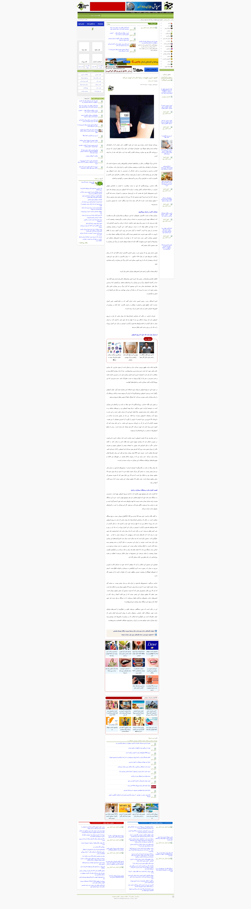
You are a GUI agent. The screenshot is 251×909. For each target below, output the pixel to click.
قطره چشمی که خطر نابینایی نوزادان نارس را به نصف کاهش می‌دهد (166, 122)
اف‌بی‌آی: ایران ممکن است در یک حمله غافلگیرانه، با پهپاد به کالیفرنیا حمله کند (164, 854)
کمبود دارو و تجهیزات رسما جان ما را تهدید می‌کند (140, 77)
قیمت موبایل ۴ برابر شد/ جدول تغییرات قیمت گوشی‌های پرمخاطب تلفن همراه (91, 230)
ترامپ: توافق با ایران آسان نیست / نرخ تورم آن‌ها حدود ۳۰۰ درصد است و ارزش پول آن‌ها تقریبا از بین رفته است (141, 850)
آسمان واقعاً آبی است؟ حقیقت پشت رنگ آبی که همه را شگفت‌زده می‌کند (91, 192)
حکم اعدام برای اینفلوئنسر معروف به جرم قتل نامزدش (137, 790)
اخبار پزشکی (167, 19)
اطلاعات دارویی (84, 74)
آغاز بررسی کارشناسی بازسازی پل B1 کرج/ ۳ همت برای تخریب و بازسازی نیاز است (140, 831)
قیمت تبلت (98, 87)
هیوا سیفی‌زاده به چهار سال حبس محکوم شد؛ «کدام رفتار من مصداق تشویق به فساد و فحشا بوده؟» (92, 831)
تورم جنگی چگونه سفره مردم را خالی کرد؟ (143, 863)
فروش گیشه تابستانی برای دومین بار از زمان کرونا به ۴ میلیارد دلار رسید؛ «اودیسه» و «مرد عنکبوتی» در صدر (115, 863)
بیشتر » (108, 24)
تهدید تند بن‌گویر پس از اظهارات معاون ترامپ (139, 748)
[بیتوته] (83, 10)
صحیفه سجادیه (84, 91)
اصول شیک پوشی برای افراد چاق (94, 223)
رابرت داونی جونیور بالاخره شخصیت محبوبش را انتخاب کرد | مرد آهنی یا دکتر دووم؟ (93, 827)
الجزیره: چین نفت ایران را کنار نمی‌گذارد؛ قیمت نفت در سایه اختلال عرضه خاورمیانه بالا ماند (140, 885)
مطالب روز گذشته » (83, 242)
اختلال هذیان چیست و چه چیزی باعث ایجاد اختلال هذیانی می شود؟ (92, 208)
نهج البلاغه (85, 87)
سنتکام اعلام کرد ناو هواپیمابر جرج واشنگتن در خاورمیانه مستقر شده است (164, 870)
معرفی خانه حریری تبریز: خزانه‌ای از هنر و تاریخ (90, 237)
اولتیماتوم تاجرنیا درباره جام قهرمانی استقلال (94, 849)
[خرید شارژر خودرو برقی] (146, 69)
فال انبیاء (84, 50)
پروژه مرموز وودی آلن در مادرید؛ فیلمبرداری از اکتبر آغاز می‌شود (116, 836)
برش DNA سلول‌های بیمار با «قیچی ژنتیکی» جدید (138, 752)
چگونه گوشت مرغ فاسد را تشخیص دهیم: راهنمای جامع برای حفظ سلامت (92, 196)
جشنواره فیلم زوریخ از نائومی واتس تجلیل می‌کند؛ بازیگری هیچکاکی (115, 849)
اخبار (172, 19)
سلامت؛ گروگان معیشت (92, 156)
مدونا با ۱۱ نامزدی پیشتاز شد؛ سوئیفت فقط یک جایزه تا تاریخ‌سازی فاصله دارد (93, 835)
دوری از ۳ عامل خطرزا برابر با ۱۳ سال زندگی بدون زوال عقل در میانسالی (88, 167)
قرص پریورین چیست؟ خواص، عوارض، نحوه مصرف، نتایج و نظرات (166, 107)
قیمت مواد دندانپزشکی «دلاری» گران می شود (139, 781)
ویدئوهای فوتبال (84, 77)
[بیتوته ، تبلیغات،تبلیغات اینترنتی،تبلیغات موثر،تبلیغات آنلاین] (107, 6)
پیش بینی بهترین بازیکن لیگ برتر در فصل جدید (93, 856)
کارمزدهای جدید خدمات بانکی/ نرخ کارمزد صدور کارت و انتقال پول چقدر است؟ (141, 845)
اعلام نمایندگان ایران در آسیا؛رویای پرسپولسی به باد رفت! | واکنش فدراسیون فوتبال (129, 757)
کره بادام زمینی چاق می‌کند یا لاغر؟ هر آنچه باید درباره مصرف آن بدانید (118, 44)
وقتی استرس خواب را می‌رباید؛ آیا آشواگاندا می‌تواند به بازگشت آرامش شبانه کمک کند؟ (166, 91)
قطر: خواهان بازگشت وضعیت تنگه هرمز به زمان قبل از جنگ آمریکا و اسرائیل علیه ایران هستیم (141, 835)
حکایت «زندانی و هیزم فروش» (94, 217)
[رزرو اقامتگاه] (131, 61)
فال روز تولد (87, 66)
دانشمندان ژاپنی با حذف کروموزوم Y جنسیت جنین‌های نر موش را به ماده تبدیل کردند (88, 162)
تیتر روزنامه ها (98, 91)
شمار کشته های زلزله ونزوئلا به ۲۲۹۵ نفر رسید (139, 785)
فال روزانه (84, 61)
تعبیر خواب (81, 66)
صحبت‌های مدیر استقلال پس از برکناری (140, 776)
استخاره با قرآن (97, 61)
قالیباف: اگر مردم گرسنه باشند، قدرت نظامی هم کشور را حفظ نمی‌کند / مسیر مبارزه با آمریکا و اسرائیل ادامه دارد (141, 867)
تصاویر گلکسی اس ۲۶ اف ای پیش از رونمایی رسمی (92, 870)
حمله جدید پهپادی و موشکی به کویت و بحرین (139, 762)
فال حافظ (97, 50)
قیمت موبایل (98, 84)
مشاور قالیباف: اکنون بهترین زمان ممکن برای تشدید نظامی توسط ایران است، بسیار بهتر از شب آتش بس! (140, 877)
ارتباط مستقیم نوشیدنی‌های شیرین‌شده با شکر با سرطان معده (119, 50)
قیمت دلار (99, 81)
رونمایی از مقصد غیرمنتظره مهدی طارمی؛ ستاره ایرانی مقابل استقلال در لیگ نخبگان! (93, 859)
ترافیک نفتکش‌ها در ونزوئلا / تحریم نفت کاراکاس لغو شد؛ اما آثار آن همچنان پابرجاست (140, 827)
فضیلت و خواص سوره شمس (95, 199)
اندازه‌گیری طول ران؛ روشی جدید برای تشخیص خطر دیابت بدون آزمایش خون (119, 28)
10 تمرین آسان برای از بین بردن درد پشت (92, 215)
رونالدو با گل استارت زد (99, 847)
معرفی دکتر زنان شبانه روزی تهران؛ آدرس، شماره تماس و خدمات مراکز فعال (166, 151)
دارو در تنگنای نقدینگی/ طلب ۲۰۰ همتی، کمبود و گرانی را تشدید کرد (119, 33)
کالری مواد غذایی (84, 81)
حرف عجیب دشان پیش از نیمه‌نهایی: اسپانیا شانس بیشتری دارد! (134, 771)
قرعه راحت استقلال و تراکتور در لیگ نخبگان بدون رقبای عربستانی (134, 766)
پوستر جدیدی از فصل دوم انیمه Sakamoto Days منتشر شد (116, 876)
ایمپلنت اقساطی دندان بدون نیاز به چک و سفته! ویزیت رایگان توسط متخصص (133, 631)
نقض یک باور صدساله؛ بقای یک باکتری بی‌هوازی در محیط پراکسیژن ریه (148, 42)
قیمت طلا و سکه (97, 77)
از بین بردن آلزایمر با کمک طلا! (167, 136)
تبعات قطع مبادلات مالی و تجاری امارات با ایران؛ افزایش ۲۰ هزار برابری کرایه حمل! (141, 860)
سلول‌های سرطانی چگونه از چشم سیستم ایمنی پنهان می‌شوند (166, 199)
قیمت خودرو (98, 74)
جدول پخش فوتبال (84, 84)
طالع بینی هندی (100, 66)
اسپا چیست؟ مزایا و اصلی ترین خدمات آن (92, 201)
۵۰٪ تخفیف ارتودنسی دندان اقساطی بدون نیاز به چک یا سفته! (137, 634)
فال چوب (94, 66)
